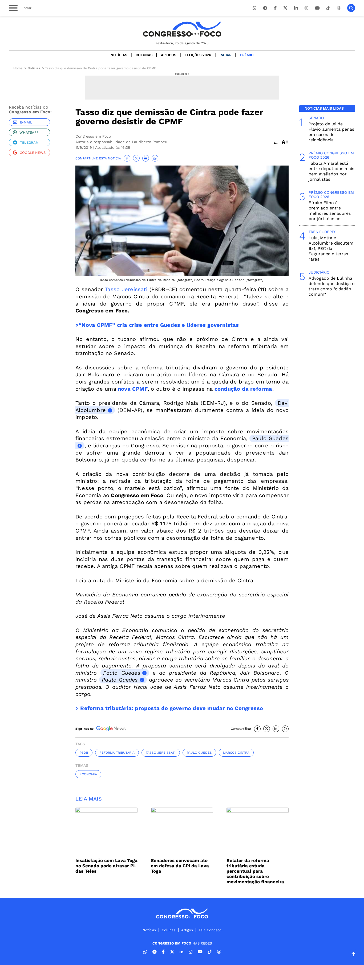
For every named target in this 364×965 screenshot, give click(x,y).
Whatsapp (29, 132)
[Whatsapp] (254, 8)
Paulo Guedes (121, 673)
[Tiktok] (328, 8)
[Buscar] (351, 8)
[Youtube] (317, 8)
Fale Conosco (210, 930)
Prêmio (247, 55)
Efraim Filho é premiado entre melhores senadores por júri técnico (330, 210)
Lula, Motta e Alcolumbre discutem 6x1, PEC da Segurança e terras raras (331, 248)
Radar (226, 55)
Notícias (119, 55)
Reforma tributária (117, 752)
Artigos (168, 55)
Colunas (144, 55)
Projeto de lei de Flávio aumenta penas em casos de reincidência (331, 131)
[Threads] (339, 8)
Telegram (29, 143)
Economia (88, 774)
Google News (33, 153)
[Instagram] (306, 8)
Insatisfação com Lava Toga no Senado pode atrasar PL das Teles (106, 866)
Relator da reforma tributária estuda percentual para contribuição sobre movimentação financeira (255, 871)
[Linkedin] (296, 8)
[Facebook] (275, 8)
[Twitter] (285, 8)
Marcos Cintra (236, 752)
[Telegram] (265, 8)
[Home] (182, 29)
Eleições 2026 (198, 55)
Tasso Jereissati (126, 289)
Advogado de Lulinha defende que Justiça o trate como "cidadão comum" (332, 286)
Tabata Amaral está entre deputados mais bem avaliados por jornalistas (331, 171)
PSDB (84, 752)
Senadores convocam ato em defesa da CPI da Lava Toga (180, 866)
